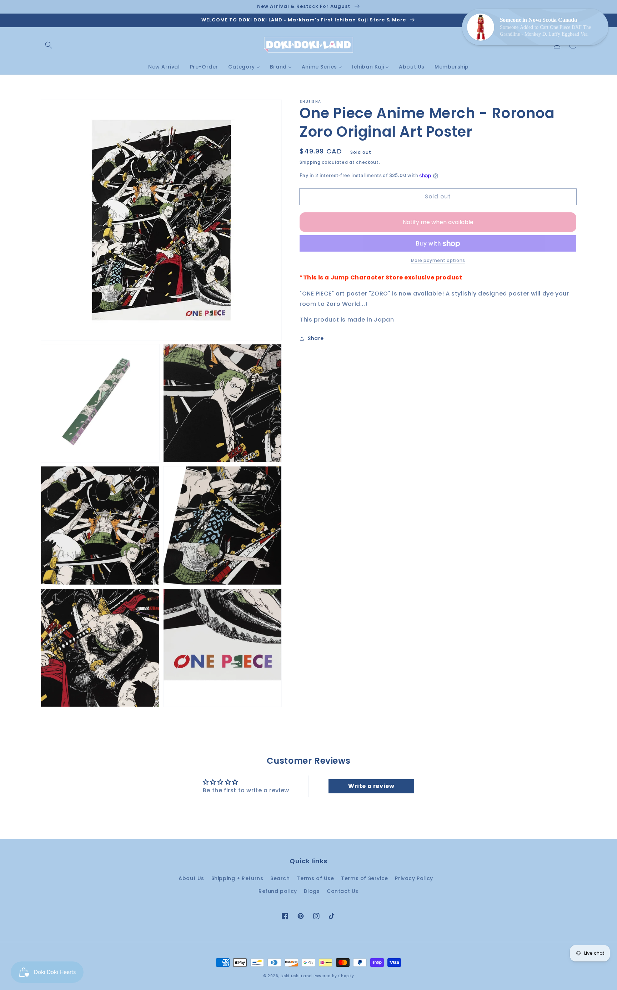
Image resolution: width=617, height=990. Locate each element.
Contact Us (342, 891)
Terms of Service (364, 878)
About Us (191, 878)
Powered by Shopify (333, 976)
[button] (48, 45)
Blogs (312, 891)
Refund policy (278, 891)
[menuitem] (164, 66)
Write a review (371, 786)
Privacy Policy (414, 878)
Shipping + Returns (237, 878)
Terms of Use (315, 878)
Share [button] (316, 338)
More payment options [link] (438, 261)
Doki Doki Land (297, 976)
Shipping (310, 162)
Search (280, 878)
